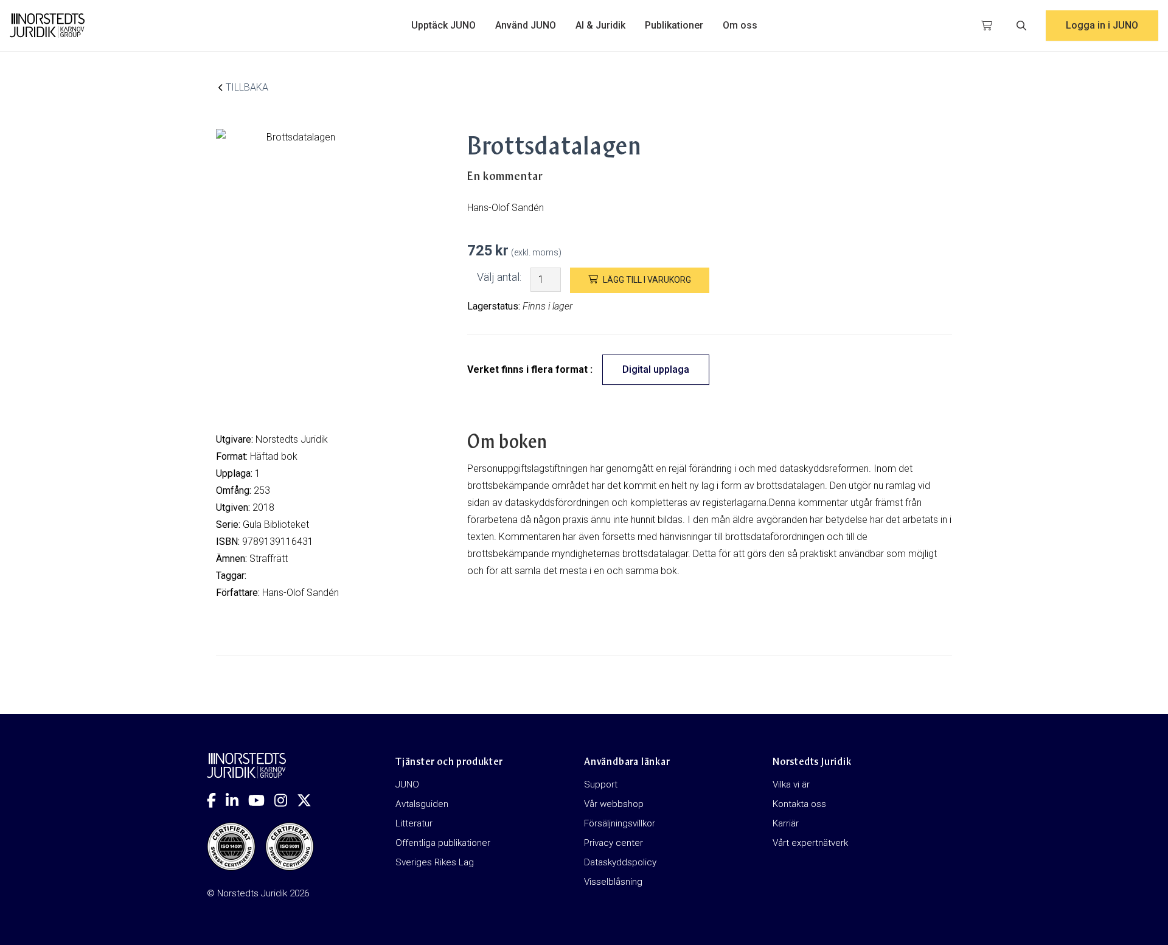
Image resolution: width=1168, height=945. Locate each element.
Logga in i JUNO (1102, 25)
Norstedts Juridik (291, 439)
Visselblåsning (613, 881)
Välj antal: (499, 277)
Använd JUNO (525, 25)
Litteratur (414, 823)
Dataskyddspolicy (620, 862)
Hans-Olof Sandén (300, 592)
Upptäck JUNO (443, 25)
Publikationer (674, 25)
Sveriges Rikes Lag (434, 862)
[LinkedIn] (237, 800)
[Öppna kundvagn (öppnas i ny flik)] (986, 25)
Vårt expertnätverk (810, 842)
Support (600, 784)
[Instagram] (285, 800)
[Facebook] (216, 800)
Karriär (786, 823)
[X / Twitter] (309, 800)
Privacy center (613, 842)
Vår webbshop (614, 803)
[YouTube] (261, 800)
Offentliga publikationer (442, 842)
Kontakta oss (799, 803)
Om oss (740, 25)
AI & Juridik (600, 25)
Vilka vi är (791, 784)
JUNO (407, 784)
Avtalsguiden (421, 803)
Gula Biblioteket (276, 524)
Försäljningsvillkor (619, 823)
